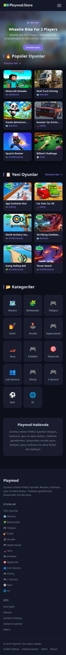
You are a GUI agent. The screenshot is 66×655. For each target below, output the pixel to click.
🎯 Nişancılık (10, 562)
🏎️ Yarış (8, 550)
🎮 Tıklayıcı (9, 527)
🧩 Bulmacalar (11, 522)
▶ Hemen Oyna (33, 47)
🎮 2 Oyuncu (10, 579)
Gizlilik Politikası (12, 618)
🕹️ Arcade (9, 539)
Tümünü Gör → (12, 63)
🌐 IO (6, 590)
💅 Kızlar (8, 533)
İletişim (7, 612)
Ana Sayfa (9, 606)
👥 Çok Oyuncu (12, 568)
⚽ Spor (8, 585)
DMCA (6, 629)
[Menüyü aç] (59, 5)
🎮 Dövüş (8, 573)
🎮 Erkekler (10, 556)
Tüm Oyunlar (10, 510)
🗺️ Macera (9, 516)
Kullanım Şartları (13, 623)
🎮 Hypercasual (12, 545)
